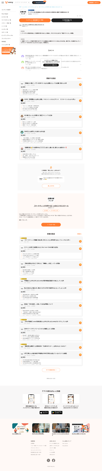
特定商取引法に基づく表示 (36, 452)
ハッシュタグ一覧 (6, 44)
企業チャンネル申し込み (54, 445)
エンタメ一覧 (5, 29)
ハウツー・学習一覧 (6, 23)
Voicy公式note (65, 445)
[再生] (80, 84)
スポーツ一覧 (5, 32)
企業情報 (32, 443)
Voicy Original (5, 13)
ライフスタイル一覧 (6, 20)
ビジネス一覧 (5, 17)
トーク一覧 (4, 26)
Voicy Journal (65, 443)
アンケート (52, 450)
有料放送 (4, 41)
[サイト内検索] (28, 2)
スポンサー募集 (53, 447)
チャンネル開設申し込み (54, 443)
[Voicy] (9, 2)
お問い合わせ (52, 454)
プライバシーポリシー (35, 447)
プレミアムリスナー (6, 38)
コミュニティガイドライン (36, 450)
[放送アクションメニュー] (82, 16)
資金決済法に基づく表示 (35, 454)
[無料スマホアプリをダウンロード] (9, 50)
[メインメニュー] (2, 2)
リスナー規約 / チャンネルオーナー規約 (38, 445)
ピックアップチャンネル (7, 35)
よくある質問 (52, 452)
